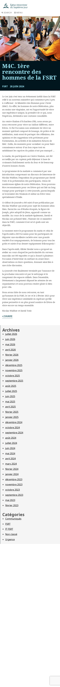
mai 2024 (10, 453)
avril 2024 (10, 458)
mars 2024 (11, 463)
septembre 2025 (14, 380)
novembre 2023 (13, 484)
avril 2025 (10, 406)
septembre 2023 (14, 495)
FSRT (7, 524)
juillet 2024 (11, 443)
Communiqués (13, 518)
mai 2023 (10, 500)
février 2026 (11, 354)
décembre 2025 (13, 365)
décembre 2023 (13, 479)
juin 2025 (10, 396)
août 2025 (10, 385)
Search (8, 12)
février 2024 (11, 469)
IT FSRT (9, 529)
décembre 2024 (13, 422)
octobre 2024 (12, 427)
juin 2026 (10, 339)
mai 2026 (10, 344)
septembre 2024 (14, 432)
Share (8, 316)
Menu (19, 12)
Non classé (11, 534)
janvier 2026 (11, 360)
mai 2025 (10, 401)
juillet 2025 (11, 391)
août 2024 (10, 437)
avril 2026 (10, 349)
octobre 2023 (12, 489)
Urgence (10, 539)
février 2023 (11, 505)
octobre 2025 (12, 375)
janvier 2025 (11, 417)
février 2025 (11, 411)
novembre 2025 (13, 370)
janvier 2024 (11, 474)
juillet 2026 (11, 334)
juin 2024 (10, 448)
